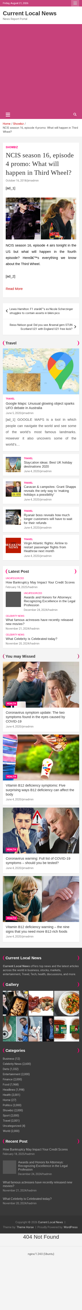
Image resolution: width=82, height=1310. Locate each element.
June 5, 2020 (13, 413)
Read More (14, 289)
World (6, 1131)
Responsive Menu (75, 3)
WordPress (71, 1227)
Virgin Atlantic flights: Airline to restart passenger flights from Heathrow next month (45, 547)
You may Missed (20, 656)
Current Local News (30, 13)
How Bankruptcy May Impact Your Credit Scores (41, 582)
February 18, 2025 (16, 587)
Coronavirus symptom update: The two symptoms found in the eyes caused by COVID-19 (35, 717)
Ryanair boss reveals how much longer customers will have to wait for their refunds (48, 519)
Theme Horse (25, 1227)
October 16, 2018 (16, 180)
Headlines (9, 1089)
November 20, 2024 (17, 643)
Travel (11, 343)
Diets (6, 1069)
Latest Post (18, 571)
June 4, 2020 (31, 471)
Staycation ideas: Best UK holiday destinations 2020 (48, 464)
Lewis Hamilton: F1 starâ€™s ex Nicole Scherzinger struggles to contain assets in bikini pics (41, 311)
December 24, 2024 (35, 609)
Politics (7, 1105)
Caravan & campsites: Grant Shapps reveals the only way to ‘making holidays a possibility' (50, 490)
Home (6, 1100)
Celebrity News (15, 616)
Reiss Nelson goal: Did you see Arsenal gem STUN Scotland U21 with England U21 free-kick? (41, 327)
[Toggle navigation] (8, 114)
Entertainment (11, 1074)
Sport (6, 1115)
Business (8, 1058)
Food (6, 1084)
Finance (8, 1079)
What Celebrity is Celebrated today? (31, 639)
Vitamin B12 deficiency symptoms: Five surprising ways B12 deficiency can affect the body (40, 790)
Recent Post (16, 1141)
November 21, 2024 (17, 628)
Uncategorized (15, 578)
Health (11, 703)
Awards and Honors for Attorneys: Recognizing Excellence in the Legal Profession (49, 601)
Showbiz (12, 147)
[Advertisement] (41, 67)
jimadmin (33, 180)
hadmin (33, 587)
